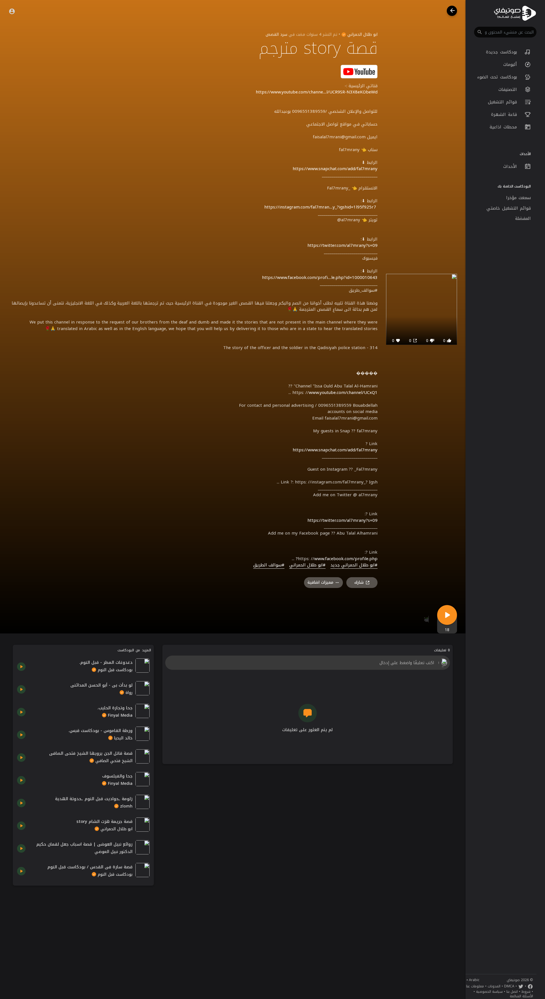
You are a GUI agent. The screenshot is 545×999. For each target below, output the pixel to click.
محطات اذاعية (504, 127)
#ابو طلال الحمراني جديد (354, 565)
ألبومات (511, 64)
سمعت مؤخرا (518, 198)
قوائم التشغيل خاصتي (509, 208)
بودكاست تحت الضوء (498, 77)
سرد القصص (276, 34)
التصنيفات (508, 89)
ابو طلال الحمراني (362, 34)
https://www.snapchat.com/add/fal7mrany (335, 169)
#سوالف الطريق (268, 565)
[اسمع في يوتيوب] (359, 71)
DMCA (509, 986)
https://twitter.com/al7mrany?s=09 (342, 245)
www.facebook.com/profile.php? (337, 559)
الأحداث (511, 166)
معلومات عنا (475, 986)
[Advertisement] (83, 929)
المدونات (494, 986)
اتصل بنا (512, 991)
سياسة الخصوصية (489, 991)
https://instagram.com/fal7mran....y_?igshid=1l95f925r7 (320, 207)
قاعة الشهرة (505, 114)
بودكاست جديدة (502, 52)
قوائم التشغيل (503, 102)
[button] (505, 32)
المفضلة (523, 218)
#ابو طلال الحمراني (307, 565)
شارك (359, 582)
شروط (526, 991)
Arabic (474, 980)
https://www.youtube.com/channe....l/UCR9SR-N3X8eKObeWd (317, 92)
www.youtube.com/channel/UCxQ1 (343, 393)
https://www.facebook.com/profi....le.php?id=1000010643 (320, 277)
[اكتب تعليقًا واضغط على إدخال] (307, 663)
